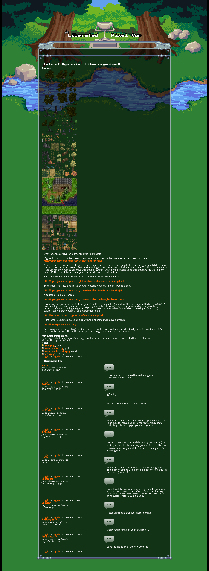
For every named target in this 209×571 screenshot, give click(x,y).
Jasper (45, 365)
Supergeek (47, 479)
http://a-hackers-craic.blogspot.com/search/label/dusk (73, 315)
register (57, 356)
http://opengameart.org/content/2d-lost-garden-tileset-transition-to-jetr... (84, 290)
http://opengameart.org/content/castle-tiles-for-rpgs (73, 261)
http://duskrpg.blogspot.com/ (60, 325)
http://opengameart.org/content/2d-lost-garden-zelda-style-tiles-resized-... (84, 300)
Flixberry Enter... (50, 520)
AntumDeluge (49, 537)
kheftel (45, 458)
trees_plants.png (53, 348)
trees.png (49, 346)
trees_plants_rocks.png (57, 351)
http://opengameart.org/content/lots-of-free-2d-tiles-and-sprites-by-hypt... (84, 281)
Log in (46, 356)
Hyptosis (46, 411)
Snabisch (46, 503)
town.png (49, 354)
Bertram (46, 385)
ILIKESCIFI (47, 432)
